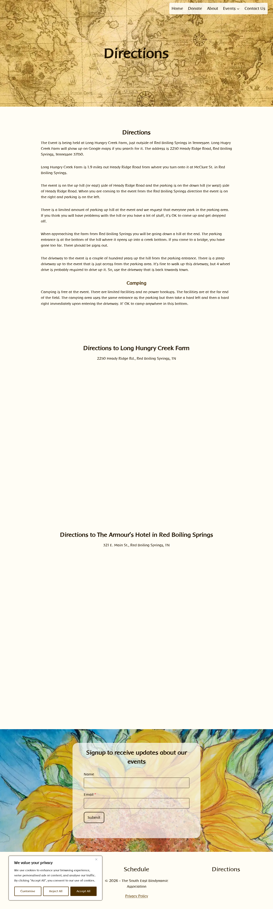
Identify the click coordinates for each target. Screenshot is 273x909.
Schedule (136, 869)
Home (177, 8)
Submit (94, 817)
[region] (55, 878)
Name (89, 774)
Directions (226, 869)
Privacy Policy (136, 896)
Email (90, 795)
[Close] (97, 859)
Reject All (55, 891)
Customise (27, 891)
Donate (195, 8)
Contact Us (255, 8)
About (212, 8)
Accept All (83, 891)
